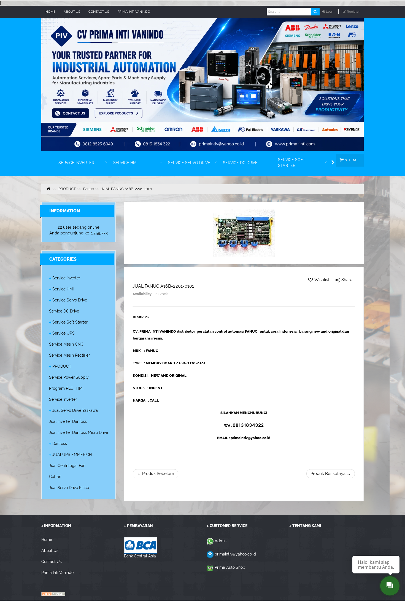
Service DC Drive (64, 311)
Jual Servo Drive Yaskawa (75, 410)
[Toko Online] (53, 594)
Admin (220, 541)
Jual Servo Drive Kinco (69, 487)
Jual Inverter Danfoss (68, 421)
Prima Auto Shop (230, 567)
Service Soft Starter (70, 322)
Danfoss (59, 443)
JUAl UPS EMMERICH (72, 454)
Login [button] (330, 12)
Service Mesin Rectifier (69, 355)
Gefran (55, 476)
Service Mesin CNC (66, 344)
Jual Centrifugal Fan (67, 465)
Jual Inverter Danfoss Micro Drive (78, 432)
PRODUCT (61, 366)
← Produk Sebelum (155, 473)
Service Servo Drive (69, 300)
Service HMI (63, 289)
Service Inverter (66, 278)
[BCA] (140, 545)
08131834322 (248, 425)
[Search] (315, 11)
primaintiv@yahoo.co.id (235, 554)
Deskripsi (141, 317)
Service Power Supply (69, 377)
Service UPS (63, 333)
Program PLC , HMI (66, 388)
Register (353, 12)
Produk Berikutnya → (330, 473)
